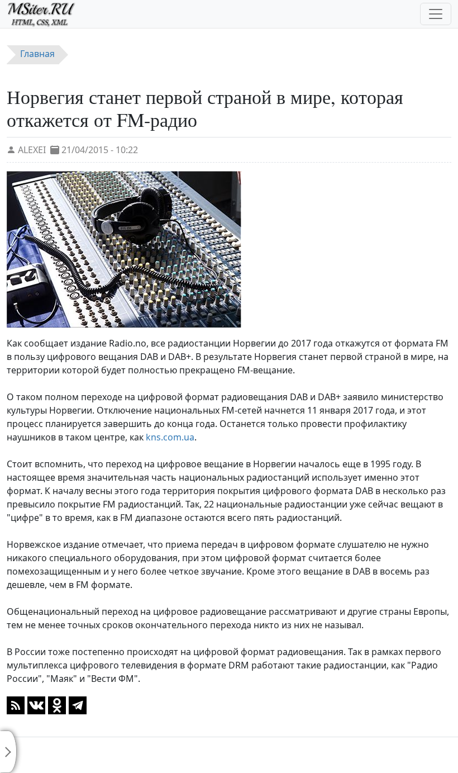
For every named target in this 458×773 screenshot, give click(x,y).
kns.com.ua (170, 437)
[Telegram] (78, 704)
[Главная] (46, 14)
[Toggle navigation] (435, 14)
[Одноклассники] (57, 704)
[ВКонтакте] (36, 704)
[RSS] (16, 704)
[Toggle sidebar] (8, 752)
